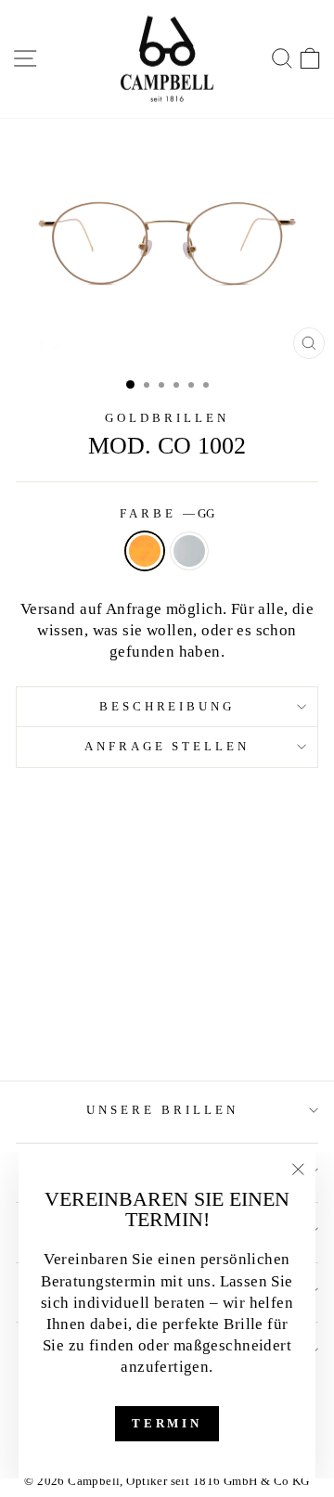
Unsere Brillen (162, 1110)
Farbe (167, 513)
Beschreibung (167, 706)
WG (189, 550)
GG (144, 550)
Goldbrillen (167, 418)
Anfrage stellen (167, 746)
